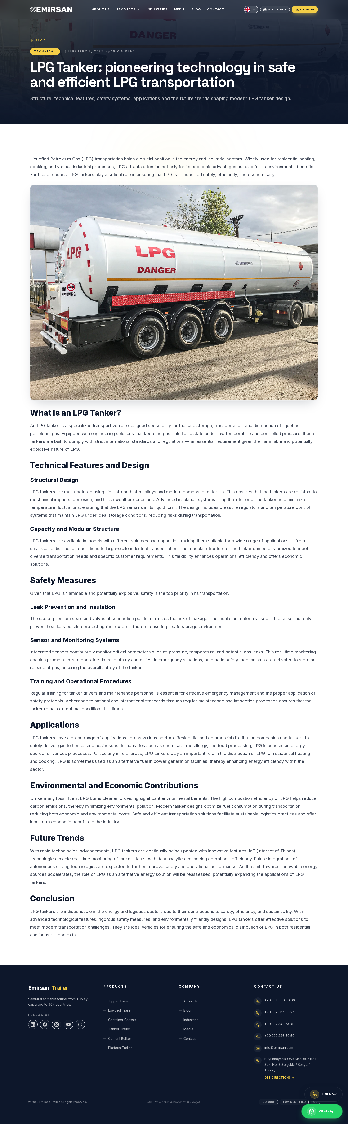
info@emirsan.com (278, 1047)
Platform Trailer (120, 1048)
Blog (196, 9)
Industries (157, 9)
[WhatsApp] (80, 1024)
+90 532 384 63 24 (279, 1012)
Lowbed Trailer (120, 1010)
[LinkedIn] (33, 1024)
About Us (101, 9)
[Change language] (251, 9)
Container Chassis (122, 1020)
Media (179, 9)
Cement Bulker (119, 1038)
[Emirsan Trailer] (51, 9)
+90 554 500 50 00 (279, 1000)
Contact (215, 9)
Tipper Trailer (119, 1001)
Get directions (279, 1077)
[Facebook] (44, 1024)
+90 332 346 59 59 (279, 1036)
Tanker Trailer (119, 1029)
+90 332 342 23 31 (278, 1024)
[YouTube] (68, 1024)
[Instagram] (56, 1024)
